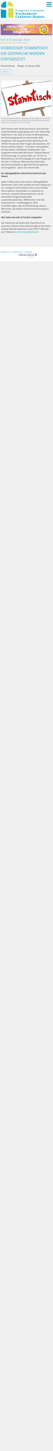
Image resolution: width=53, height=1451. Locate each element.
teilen (6, 72)
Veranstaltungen (15, 40)
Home (3, 40)
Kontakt (28, 252)
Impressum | (6, 252)
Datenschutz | (18, 252)
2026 (27, 40)
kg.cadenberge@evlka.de (26, 231)
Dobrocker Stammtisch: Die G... (15, 43)
